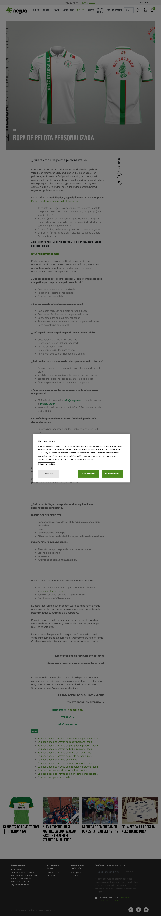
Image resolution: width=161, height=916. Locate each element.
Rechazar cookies (112, 473)
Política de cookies (46, 464)
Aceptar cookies (89, 473)
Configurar (48, 473)
